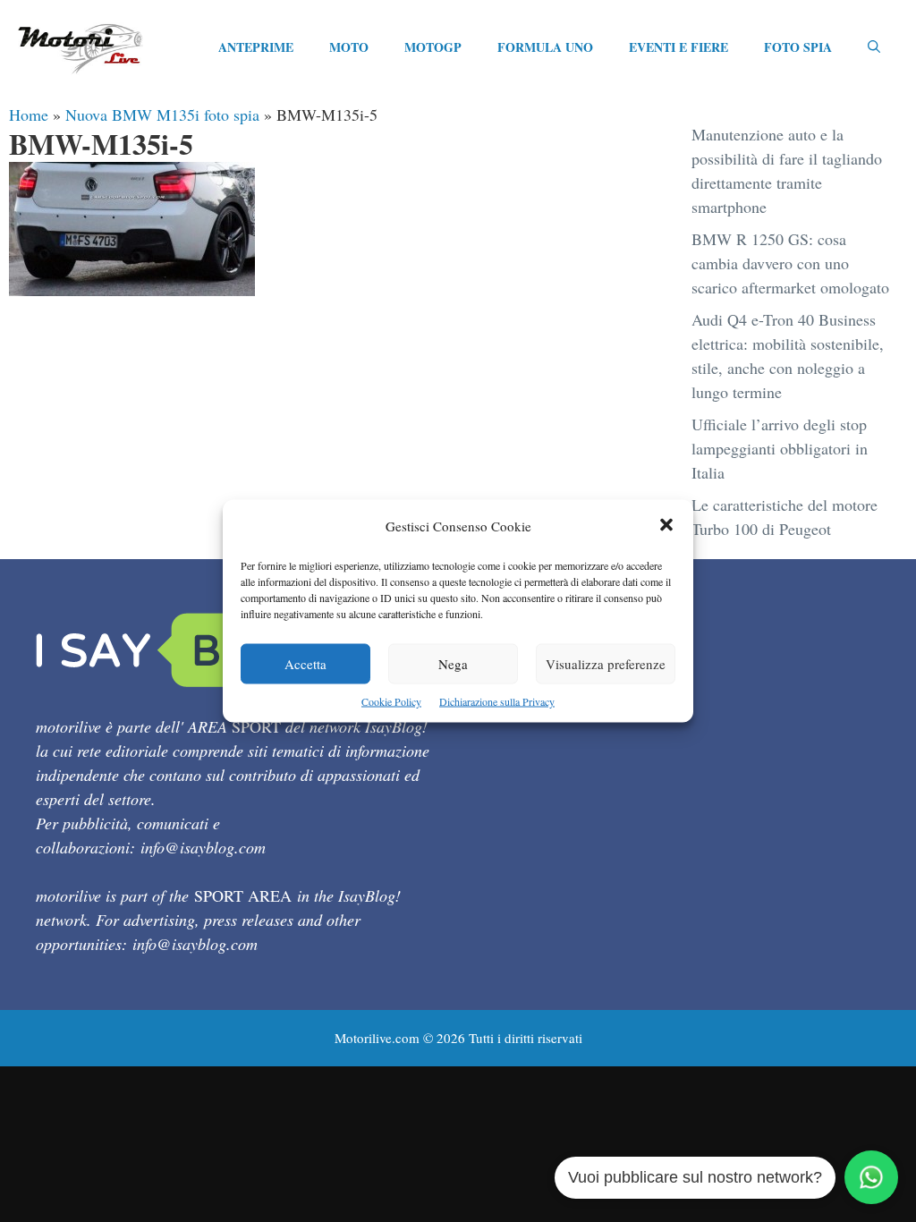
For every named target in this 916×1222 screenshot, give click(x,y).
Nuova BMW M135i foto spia (162, 114)
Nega (453, 664)
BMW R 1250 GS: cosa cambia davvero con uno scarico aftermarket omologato (790, 263)
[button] (666, 526)
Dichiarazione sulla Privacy (497, 701)
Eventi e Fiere (678, 47)
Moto (349, 47)
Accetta (305, 664)
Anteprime (255, 47)
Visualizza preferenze (606, 664)
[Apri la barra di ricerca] (874, 47)
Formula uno (545, 47)
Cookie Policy (391, 701)
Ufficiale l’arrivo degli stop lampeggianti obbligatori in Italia (779, 448)
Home (28, 114)
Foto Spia (798, 47)
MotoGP (433, 47)
